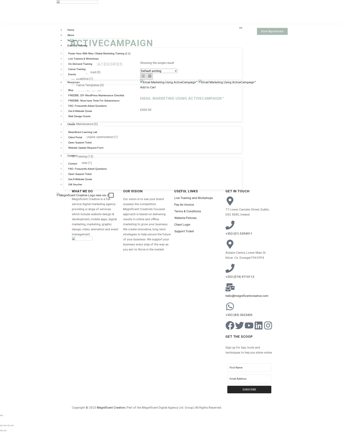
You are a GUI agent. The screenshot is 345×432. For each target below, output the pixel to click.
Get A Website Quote (80, 179)
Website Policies (185, 218)
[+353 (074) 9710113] (230, 268)
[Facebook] (230, 325)
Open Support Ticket (80, 174)
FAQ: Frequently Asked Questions (87, 168)
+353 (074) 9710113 (240, 277)
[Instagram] (268, 325)
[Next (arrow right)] (5, 430)
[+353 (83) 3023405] (230, 306)
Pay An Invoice (184, 204)
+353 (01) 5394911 (239, 233)
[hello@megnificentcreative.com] (230, 287)
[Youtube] (249, 325)
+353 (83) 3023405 (239, 315)
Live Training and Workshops (193, 198)
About (70, 35)
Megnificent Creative (111, 407)
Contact (71, 155)
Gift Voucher (75, 184)
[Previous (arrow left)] (1, 430)
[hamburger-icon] (240, 27)
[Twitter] (239, 325)
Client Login (182, 224)
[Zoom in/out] (1, 425)
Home (70, 29)
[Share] (8, 425)
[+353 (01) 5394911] (230, 225)
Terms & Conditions (187, 211)
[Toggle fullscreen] (5, 425)
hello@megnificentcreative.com (247, 296)
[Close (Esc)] (12, 425)
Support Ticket (184, 231)
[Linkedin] (258, 325)
